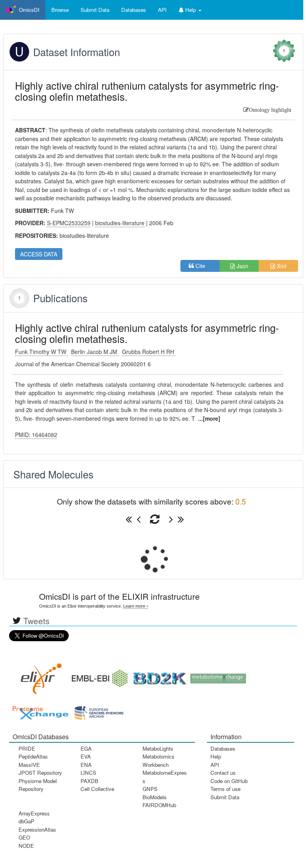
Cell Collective (97, 789)
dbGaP (26, 821)
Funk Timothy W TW (41, 352)
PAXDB (89, 781)
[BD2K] (157, 676)
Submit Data (224, 797)
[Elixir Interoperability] (38, 676)
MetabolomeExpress (165, 776)
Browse (60, 9)
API (214, 764)
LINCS (88, 772)
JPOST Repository (40, 772)
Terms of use (225, 789)
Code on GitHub (229, 781)
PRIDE (27, 748)
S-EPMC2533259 (68, 223)
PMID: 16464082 (36, 435)
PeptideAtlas (33, 756)
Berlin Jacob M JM (95, 352)
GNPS (150, 789)
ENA (86, 764)
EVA (86, 756)
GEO (24, 837)
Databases (133, 9)
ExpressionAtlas (37, 829)
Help (215, 756)
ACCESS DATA (38, 254)
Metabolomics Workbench (159, 760)
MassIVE (29, 764)
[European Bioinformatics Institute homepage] (98, 676)
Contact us (223, 772)
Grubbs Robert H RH (149, 352)
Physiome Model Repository (38, 785)
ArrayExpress (34, 813)
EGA (86, 748)
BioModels (155, 797)
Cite (203, 266)
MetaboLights (158, 748)
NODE (26, 845)
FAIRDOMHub (159, 805)
